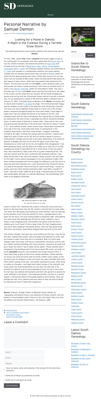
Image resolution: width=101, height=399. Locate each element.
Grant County (76, 226)
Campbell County (78, 182)
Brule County (76, 176)
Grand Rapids (53, 66)
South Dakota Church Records (83, 129)
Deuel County (76, 209)
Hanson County (77, 236)
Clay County (76, 192)
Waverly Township (21, 89)
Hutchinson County (78, 243)
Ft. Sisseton (27, 104)
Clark (39, 66)
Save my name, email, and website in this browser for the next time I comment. (33, 369)
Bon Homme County (79, 166)
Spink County (76, 299)
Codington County (78, 196)
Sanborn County (77, 296)
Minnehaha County (78, 283)
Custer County (76, 199)
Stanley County (77, 303)
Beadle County (77, 162)
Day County (75, 206)
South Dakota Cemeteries (81, 120)
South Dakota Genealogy (81, 133)
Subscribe (86, 96)
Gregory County (77, 229)
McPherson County (78, 273)
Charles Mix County (79, 186)
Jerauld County (77, 246)
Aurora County (77, 159)
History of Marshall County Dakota (17, 312)
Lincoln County (77, 259)
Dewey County (77, 212)
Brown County (76, 172)
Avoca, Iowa (56, 61)
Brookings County (78, 169)
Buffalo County (77, 179)
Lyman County (76, 263)
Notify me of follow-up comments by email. (23, 376)
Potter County (76, 293)
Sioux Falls (51, 64)
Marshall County (11, 310)
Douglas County (77, 216)
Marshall (50, 15)
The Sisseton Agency (13, 315)
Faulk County (76, 222)
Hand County (76, 233)
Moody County (77, 286)
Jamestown (9, 69)
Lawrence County (78, 256)
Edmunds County (78, 219)
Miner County (76, 279)
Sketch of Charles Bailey (14, 317)
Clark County (76, 189)
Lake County (76, 253)
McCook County (77, 269)
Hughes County (77, 239)
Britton (51, 74)
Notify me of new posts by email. (19, 380)
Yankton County (77, 323)
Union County (76, 316)
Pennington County (78, 289)
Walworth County (78, 319)
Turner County (76, 313)
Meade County (77, 276)
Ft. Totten (21, 69)
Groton (44, 66)
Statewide (75, 306)
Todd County (76, 309)
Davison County (77, 202)
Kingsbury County (78, 249)
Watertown (31, 66)
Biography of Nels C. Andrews (83, 355)
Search (74, 52)
